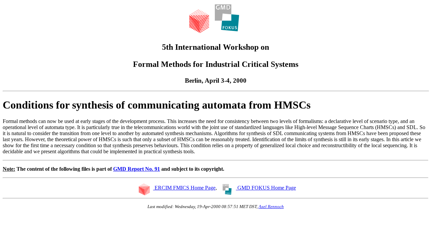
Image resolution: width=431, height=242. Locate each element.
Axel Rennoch (271, 206)
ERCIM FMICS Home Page (184, 188)
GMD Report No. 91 (136, 169)
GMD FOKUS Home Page (266, 188)
